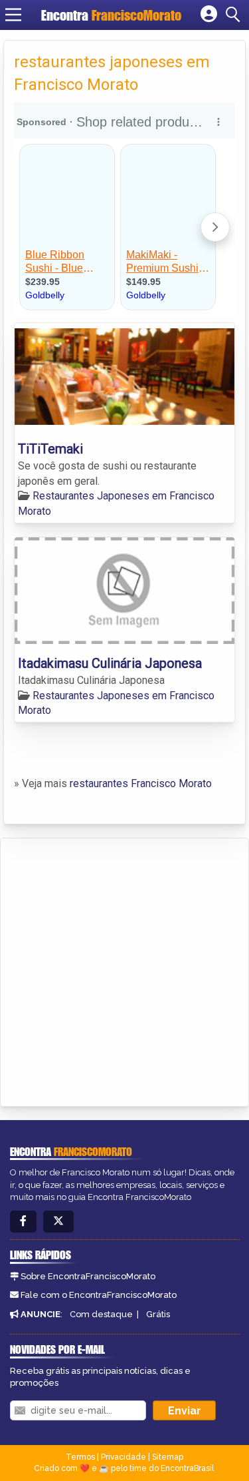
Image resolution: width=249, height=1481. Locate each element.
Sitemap (167, 1457)
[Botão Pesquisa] (235, 15)
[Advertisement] (124, 970)
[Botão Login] (209, 15)
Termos (80, 1457)
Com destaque (101, 1314)
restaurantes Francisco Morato (141, 783)
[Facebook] (23, 1222)
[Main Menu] (13, 14)
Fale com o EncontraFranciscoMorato (99, 1295)
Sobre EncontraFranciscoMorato (88, 1276)
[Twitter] (58, 1222)
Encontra (111, 15)
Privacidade (123, 1457)
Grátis (158, 1314)
